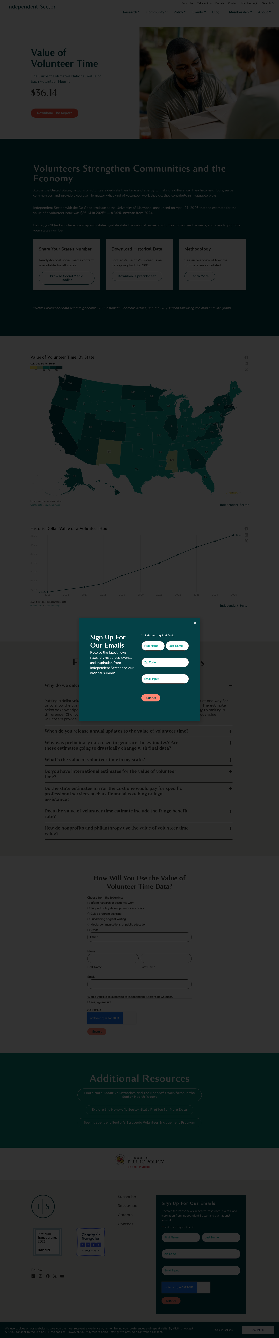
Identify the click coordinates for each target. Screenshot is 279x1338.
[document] (139, 669)
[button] (195, 622)
